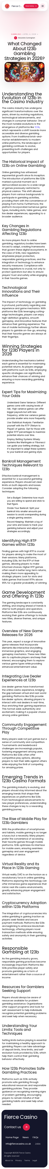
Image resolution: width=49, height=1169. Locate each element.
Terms (27, 1160)
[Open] (42, 6)
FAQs (35, 1137)
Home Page (12, 1137)
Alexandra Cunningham (26, 38)
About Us (9, 1160)
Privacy (18, 1160)
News (26, 1137)
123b (37, 127)
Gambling (16, 34)
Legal (34, 1160)
